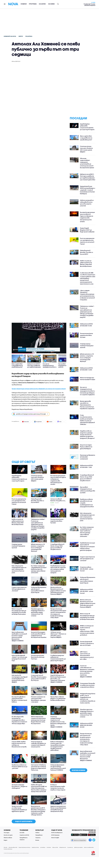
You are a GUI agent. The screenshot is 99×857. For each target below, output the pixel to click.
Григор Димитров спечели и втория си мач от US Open (87, 643)
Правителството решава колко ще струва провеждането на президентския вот (87, 502)
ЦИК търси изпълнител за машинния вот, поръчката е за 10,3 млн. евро (87, 655)
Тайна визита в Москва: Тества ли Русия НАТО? (37, 500)
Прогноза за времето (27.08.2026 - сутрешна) (87, 457)
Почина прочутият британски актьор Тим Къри (37, 657)
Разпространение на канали (24, 847)
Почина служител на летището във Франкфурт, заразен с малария (38, 699)
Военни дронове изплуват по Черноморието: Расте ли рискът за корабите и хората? (87, 404)
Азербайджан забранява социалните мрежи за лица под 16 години (19, 478)
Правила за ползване (78, 847)
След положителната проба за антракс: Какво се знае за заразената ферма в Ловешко (87, 419)
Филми (37, 840)
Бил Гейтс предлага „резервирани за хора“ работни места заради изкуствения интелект (39, 569)
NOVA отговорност (56, 832)
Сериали (37, 837)
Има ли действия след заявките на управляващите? (86, 137)
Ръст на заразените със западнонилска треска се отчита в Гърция (19, 501)
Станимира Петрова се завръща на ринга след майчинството (87, 685)
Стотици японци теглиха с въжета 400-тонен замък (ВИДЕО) (37, 478)
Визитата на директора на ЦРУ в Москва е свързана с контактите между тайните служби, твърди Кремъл (38, 810)
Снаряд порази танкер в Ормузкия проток (18, 545)
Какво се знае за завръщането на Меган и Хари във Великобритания (18, 521)
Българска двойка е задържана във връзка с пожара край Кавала (19, 699)
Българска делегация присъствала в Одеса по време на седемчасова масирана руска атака (58, 480)
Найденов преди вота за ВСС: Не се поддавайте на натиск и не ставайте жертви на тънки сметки (87, 698)
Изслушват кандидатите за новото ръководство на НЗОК (87, 489)
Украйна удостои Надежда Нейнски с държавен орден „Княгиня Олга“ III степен (38, 612)
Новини (24, 4)
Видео (5, 840)
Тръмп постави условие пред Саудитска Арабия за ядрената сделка (19, 808)
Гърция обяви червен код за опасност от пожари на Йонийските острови (19, 744)
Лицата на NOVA (24, 835)
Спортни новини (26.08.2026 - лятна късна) (86, 569)
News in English (55, 837)
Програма (33, 4)
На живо (51, 4)
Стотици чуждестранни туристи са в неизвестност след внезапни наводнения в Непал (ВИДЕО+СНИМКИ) (58, 722)
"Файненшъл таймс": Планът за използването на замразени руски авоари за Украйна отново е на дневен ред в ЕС (38, 524)
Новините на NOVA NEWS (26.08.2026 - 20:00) (86, 725)
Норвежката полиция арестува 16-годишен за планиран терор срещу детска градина (58, 569)
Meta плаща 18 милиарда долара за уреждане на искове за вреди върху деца (19, 611)
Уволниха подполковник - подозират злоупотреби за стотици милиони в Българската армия (87, 163)
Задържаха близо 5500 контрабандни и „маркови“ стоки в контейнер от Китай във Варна (87, 190)
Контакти (49, 847)
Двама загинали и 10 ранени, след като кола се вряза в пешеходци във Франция (38, 547)
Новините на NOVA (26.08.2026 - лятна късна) (86, 591)
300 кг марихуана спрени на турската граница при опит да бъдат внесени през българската (38, 720)
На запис (42, 4)
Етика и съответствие (89, 847)
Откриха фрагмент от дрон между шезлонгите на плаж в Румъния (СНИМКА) (58, 767)
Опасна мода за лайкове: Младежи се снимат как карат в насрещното (38, 744)
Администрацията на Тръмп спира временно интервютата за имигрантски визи (58, 808)
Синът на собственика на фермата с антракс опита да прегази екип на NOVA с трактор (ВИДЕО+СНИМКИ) (87, 671)
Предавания (38, 835)
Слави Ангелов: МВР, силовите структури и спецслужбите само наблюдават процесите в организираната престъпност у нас (87, 278)
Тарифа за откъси (35, 847)
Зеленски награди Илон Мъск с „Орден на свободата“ (19, 786)
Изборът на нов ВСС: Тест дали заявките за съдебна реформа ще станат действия (87, 176)
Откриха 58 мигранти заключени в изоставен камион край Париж (38, 590)
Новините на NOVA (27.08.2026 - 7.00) (86, 466)
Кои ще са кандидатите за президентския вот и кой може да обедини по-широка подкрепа (87, 390)
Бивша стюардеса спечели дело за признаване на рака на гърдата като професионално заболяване (57, 746)
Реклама (5, 847)
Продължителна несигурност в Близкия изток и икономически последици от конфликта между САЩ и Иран (58, 613)
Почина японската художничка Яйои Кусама (56, 520)
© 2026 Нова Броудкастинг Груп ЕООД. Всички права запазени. (16, 853)
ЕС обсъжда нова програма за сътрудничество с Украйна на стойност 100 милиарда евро (19, 720)
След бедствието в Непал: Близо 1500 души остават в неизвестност (57, 546)
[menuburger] (5, 4)
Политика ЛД (70, 847)
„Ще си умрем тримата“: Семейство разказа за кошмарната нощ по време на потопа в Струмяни (87, 295)
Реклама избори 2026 (13, 847)
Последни (6, 832)
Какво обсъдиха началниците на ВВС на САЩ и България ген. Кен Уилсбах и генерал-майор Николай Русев (39, 788)
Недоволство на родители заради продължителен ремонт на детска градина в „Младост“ (87, 434)
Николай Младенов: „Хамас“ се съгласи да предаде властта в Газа (19, 658)
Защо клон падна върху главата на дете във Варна (86, 446)
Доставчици (42, 847)
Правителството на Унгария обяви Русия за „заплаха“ (19, 766)
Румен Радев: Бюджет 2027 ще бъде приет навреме (87, 230)
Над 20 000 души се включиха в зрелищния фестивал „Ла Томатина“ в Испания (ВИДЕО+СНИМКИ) (58, 678)
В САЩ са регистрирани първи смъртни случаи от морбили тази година (57, 787)
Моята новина (8, 837)
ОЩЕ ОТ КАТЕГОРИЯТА (23, 821)
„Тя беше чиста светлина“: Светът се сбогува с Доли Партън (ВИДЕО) (58, 634)
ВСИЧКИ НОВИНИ (78, 770)
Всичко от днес (8, 835)
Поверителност (62, 847)
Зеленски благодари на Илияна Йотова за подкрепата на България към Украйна (38, 634)
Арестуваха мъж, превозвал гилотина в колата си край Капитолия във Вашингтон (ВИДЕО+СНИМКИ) (19, 636)
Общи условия (55, 847)
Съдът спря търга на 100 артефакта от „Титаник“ (19, 589)
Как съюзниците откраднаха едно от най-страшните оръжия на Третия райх (19, 569)
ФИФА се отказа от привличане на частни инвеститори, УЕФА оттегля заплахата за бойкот (87, 630)
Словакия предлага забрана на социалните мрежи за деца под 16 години (58, 658)
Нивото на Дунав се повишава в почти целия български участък (87, 202)
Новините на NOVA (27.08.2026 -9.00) (86, 324)
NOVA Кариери (55, 835)
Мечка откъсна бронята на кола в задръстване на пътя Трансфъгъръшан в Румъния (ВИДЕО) (58, 591)
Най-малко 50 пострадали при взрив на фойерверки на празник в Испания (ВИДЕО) (19, 678)
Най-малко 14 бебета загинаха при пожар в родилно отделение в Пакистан (38, 767)
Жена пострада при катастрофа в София (87, 378)
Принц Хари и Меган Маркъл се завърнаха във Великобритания (58, 698)
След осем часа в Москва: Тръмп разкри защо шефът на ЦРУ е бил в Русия (38, 677)
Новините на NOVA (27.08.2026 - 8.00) (86, 369)
